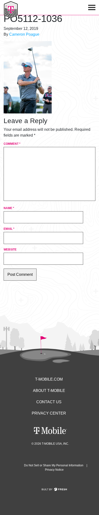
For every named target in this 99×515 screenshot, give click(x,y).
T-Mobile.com (49, 379)
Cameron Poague (24, 34)
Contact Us (49, 402)
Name (9, 208)
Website (10, 249)
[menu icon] (91, 7)
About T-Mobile (49, 391)
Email (9, 229)
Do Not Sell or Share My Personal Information (53, 465)
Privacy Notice (54, 469)
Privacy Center (49, 413)
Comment (12, 143)
